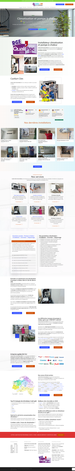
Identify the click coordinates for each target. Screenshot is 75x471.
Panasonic (41, 406)
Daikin (42, 338)
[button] (44, 69)
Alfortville (49, 383)
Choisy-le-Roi (43, 388)
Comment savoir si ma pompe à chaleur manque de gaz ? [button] (21, 270)
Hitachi (13, 409)
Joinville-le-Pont (41, 391)
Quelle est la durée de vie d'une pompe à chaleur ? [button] (20, 255)
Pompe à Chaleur (19, 216)
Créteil (51, 388)
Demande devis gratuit (33, 29)
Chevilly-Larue (59, 387)
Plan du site (15, 469)
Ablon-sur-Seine (41, 383)
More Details (11, 132)
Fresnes (42, 390)
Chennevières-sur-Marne (49, 387)
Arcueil (55, 383)
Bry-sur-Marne (59, 384)
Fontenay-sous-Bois (59, 388)
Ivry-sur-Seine (56, 390)
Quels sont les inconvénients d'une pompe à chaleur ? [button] (20, 265)
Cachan (42, 386)
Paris (39, 56)
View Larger (6, 132)
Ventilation (14, 90)
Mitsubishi (45, 338)
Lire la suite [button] (27, 117)
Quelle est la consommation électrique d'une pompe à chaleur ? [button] (22, 260)
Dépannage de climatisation (19, 195)
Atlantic (52, 338)
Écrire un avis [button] (17, 117)
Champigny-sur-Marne (52, 386)
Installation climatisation (37, 195)
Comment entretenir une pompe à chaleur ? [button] (19, 241)
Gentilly (48, 390)
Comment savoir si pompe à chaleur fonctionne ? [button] (20, 257)
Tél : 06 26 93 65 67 (42, 29)
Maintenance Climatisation (37, 216)
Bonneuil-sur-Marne (49, 384)
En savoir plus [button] (18, 201)
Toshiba (39, 338)
